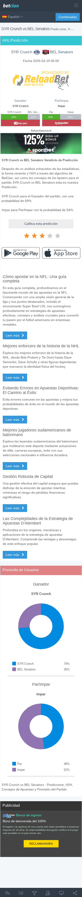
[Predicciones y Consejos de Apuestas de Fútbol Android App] (20, 253)
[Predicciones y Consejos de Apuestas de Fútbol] (12, 4)
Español (13, 17)
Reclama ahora (41, 843)
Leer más (13, 335)
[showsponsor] (41, 78)
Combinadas (68, 17)
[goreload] (61, 123)
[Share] (75, 894)
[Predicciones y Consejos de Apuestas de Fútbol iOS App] (61, 253)
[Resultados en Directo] (61, 894)
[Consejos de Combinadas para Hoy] (34, 894)
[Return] (7, 894)
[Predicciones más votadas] (48, 894)
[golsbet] (20, 123)
